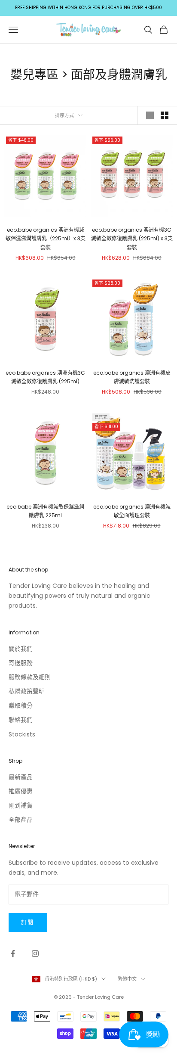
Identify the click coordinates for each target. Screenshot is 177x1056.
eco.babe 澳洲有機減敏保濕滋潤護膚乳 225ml (45, 511)
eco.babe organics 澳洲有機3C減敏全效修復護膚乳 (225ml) (45, 377)
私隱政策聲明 (27, 691)
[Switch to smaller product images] (164, 115)
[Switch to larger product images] (150, 115)
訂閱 (27, 922)
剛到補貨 (21, 805)
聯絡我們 (21, 719)
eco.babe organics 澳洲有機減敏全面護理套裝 (132, 511)
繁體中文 (127, 978)
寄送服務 (21, 662)
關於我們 (21, 648)
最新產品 (21, 777)
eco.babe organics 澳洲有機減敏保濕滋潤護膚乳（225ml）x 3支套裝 (45, 238)
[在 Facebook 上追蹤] (13, 953)
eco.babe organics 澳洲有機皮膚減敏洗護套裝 (132, 377)
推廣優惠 (21, 791)
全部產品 (21, 819)
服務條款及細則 (30, 677)
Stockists (22, 734)
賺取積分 (21, 705)
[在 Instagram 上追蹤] (35, 953)
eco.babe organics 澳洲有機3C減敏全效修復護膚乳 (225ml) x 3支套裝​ (132, 238)
